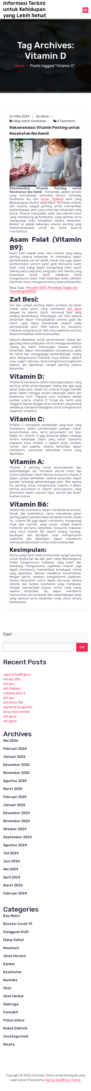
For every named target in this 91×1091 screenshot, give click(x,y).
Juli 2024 (11, 853)
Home (19, 65)
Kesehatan (38, 121)
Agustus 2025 (15, 781)
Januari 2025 (14, 805)
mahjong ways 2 (14, 693)
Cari (7, 634)
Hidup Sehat (21, 121)
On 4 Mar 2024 (19, 116)
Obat (7, 988)
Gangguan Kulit (16, 932)
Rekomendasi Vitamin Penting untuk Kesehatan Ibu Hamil (45, 130)
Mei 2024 (10, 869)
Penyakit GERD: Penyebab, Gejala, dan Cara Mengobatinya (44, 289)
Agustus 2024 (15, 845)
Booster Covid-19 (17, 924)
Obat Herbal (13, 996)
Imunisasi (11, 948)
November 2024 (16, 821)
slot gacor (10, 716)
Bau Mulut (11, 916)
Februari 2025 (15, 797)
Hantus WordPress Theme (63, 1080)
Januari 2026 (14, 757)
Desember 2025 (16, 765)
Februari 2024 (15, 893)
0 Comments (66, 121)
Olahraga (10, 1004)
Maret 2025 (12, 789)
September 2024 (17, 837)
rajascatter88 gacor (17, 674)
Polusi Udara (13, 1020)
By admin (42, 116)
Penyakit (10, 1012)
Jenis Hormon (14, 956)
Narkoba (10, 980)
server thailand (52, 199)
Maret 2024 (13, 885)
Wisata (9, 1044)
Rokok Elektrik (15, 1028)
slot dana (74, 309)
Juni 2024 (11, 861)
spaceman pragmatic (18, 707)
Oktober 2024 (14, 829)
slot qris (8, 684)
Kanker (9, 964)
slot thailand (11, 688)
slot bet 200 (11, 679)
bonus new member (16, 712)
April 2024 (11, 877)
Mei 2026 (10, 741)
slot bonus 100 (13, 702)
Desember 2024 (16, 813)
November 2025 (16, 773)
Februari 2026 (15, 749)
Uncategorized (15, 1036)
